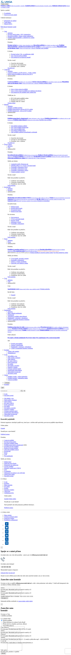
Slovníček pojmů (12, 373)
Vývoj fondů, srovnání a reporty (20, 258)
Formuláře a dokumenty (17, 223)
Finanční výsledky (13, 367)
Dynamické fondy (16, 210)
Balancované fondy (16, 211)
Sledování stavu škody (10, 463)
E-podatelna (7, 13)
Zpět (2, 387)
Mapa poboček (8, 485)
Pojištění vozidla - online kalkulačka (17, 376)
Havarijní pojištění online (11, 443)
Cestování (7, 69)
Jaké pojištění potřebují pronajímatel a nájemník (24, 132)
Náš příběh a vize (12, 356)
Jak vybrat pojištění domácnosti (19, 127)
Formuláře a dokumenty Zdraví (19, 170)
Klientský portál (11, 27)
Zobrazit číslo (4, 573)
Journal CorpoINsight (17, 345)
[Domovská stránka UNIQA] (6, 2)
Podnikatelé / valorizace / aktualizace (21, 347)
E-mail (2, 641)
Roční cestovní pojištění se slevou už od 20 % (20, 74)
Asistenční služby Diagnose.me (19, 164)
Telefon (3, 594)
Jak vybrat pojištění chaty (18, 129)
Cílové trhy (7, 491)
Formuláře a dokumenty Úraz (19, 168)
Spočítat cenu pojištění (42, 48)
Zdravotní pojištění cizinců (11, 449)
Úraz (9, 147)
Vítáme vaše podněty (13, 351)
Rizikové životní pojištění (11, 448)
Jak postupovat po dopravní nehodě (20, 57)
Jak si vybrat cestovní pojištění (19, 89)
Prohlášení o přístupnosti (11, 520)
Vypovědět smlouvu (8, 625)
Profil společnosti (12, 362)
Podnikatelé (7, 310)
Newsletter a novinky (13, 365)
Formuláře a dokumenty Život (19, 167)
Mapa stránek (8, 515)
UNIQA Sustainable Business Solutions (18, 319)
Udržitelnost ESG (9, 493)
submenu (10, 33)
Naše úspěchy (11, 359)
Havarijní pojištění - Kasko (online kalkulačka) (20, 36)
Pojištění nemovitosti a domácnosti (13, 445)
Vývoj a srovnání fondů (17, 219)
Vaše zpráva (4, 650)
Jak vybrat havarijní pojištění (19, 55)
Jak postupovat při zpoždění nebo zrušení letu (23, 92)
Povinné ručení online (10, 442)
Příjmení (3, 591)
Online (6, 375)
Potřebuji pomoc (5, 434)
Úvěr (5, 278)
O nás (5, 354)
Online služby (4, 4)
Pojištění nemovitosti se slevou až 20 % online (20, 109)
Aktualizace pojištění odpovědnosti (17, 316)
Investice (10, 190)
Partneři (13, 295)
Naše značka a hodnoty (14, 357)
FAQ (5, 469)
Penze (5, 239)
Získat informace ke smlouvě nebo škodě (14, 622)
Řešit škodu (4, 27)
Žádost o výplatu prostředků (18, 261)
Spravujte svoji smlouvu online (19, 263)
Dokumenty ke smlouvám (11, 465)
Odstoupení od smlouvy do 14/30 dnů (14, 473)
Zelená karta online (9, 474)
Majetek (6, 104)
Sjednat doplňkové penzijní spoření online (41, 252)
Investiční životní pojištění (11, 446)
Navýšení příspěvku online (60, 252)
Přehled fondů (15, 206)
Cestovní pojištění (12, 379)
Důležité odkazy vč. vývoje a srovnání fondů (23, 165)
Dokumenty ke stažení (10, 20)
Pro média (10, 364)
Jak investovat (15, 217)
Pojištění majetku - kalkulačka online (18, 378)
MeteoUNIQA (8, 24)
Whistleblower (12, 353)
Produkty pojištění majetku (15, 107)
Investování (7, 187)
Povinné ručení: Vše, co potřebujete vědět (22, 54)
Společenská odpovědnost (15, 370)
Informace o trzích (16, 222)
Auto (5, 31)
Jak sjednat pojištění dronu (18, 130)
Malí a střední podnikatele (15, 313)
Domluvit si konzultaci (43, 201)
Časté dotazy (7, 22)
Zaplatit (3, 428)
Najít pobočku (11, 185)
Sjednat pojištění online (45, 83)
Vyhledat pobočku (45, 289)
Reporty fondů (15, 220)
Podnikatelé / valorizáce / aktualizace (18, 318)
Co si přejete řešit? (6, 618)
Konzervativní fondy (16, 208)
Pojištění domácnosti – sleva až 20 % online (20, 111)
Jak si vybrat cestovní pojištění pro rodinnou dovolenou (26, 91)
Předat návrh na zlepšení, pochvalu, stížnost (15, 624)
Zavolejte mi (11, 68)
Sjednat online (11, 103)
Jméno (2, 588)
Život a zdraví (8, 144)
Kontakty (6, 350)
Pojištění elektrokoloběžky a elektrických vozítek (21, 37)
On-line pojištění (8, 466)
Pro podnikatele (8, 456)
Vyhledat (7, 383)
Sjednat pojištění (7, 620)
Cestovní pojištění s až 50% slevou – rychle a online (22, 72)
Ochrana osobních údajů (14, 368)
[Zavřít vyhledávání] (24, 391)
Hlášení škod (7, 462)
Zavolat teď (11, 573)
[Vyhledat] (22, 391)
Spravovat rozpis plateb (10, 15)
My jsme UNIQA (12, 361)
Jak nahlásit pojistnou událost (19, 126)
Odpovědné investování (14, 372)
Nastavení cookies (9, 518)
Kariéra (6, 488)
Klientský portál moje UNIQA (12, 468)
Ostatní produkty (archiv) (18, 172)
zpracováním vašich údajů (25, 601)
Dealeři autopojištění (16, 343)
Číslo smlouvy (5, 627)
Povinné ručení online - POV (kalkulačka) (19, 34)
